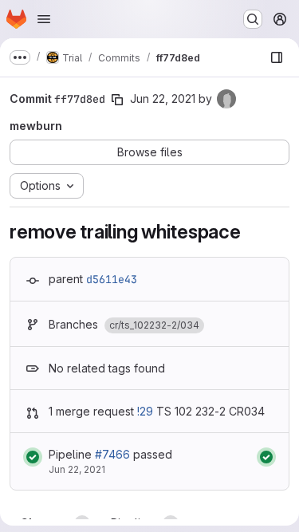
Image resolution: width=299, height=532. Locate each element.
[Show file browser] (276, 57)
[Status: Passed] (32, 457)
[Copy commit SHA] (117, 99)
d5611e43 (111, 279)
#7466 (112, 454)
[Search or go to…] (252, 19)
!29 (145, 411)
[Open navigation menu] (44, 19)
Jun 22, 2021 (162, 98)
